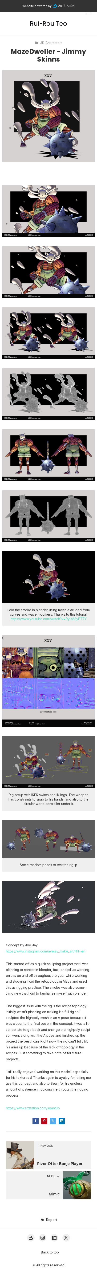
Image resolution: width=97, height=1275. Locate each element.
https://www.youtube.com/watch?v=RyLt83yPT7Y (49, 619)
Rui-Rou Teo (48, 23)
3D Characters (51, 43)
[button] (48, 1219)
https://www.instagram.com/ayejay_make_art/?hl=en (45, 951)
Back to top (50, 1252)
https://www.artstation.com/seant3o (33, 1108)
